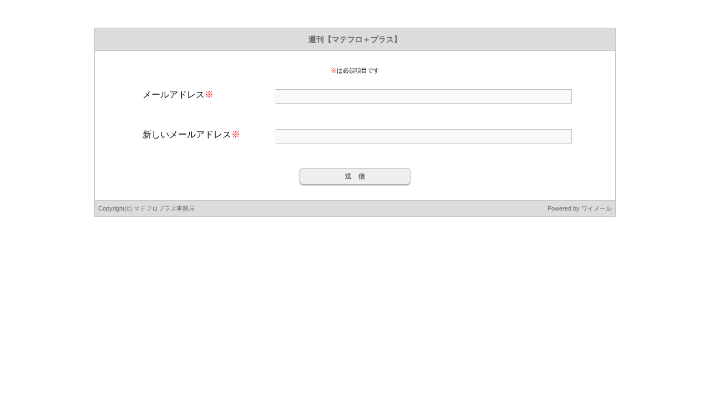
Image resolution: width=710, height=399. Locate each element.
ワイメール (596, 208)
